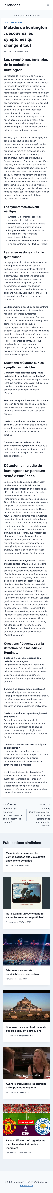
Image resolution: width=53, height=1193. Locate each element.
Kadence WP (26, 1185)
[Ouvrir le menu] (47, 5)
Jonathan (10, 51)
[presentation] (26, 893)
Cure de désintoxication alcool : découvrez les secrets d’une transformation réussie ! (39, 815)
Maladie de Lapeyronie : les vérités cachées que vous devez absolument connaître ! (25, 857)
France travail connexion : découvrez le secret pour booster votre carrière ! (12, 813)
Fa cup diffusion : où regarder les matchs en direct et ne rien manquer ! (25, 1144)
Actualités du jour (13, 22)
